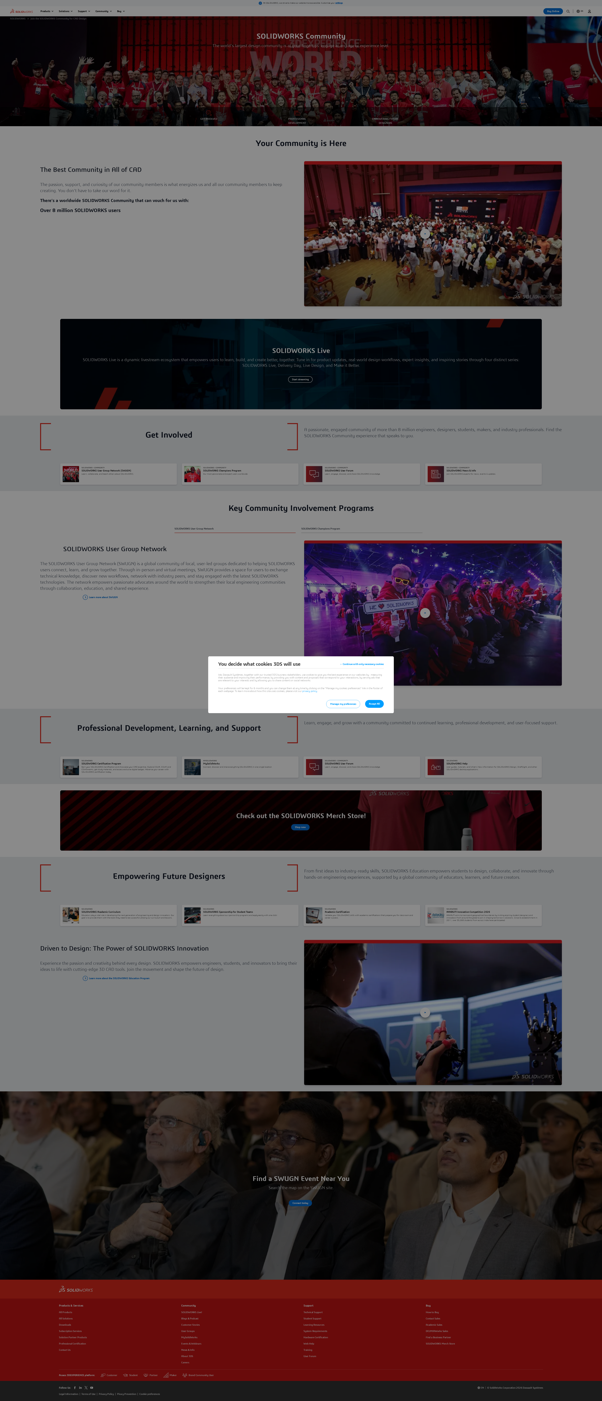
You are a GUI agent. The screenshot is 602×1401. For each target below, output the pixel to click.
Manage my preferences (343, 704)
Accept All (374, 704)
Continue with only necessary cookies (363, 664)
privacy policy (309, 691)
